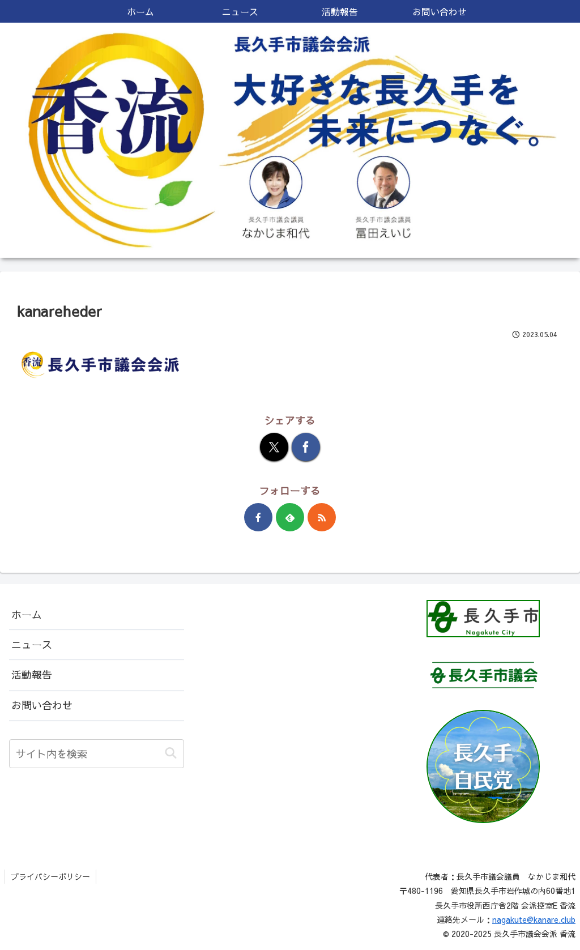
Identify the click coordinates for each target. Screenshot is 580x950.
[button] (170, 753)
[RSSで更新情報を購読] (322, 517)
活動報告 (31, 674)
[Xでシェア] (274, 447)
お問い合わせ (41, 705)
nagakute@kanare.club (533, 919)
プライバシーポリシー (50, 876)
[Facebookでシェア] (306, 447)
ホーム (26, 614)
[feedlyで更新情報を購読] (290, 517)
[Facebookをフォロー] (258, 517)
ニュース (31, 644)
